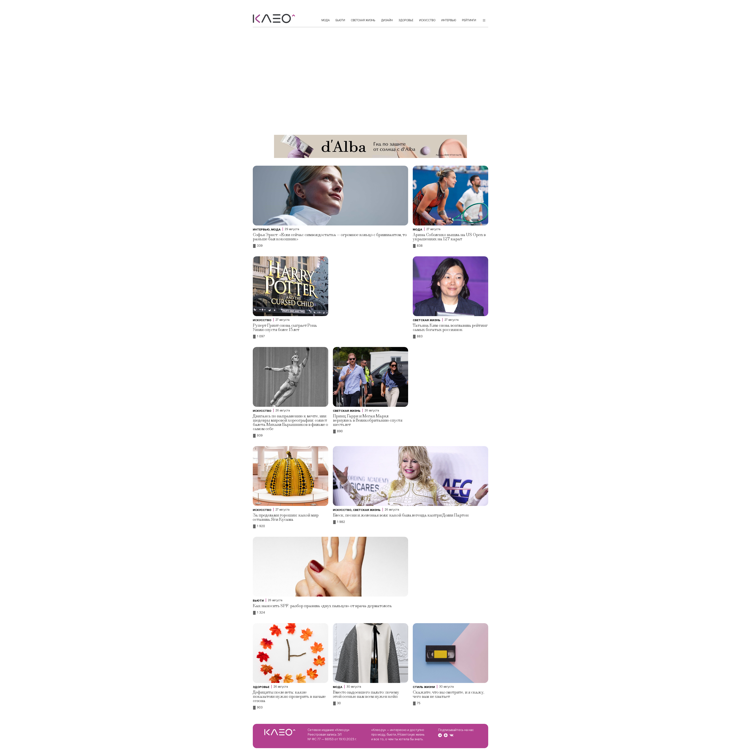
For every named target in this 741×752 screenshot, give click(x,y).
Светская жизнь (426, 320)
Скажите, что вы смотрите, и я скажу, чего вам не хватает (448, 694)
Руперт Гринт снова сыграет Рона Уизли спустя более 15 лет (285, 327)
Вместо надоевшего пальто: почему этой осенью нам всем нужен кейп (366, 694)
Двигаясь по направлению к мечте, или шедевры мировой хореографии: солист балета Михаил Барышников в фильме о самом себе (290, 422)
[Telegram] (440, 735)
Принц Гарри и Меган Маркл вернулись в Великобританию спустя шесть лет (367, 420)
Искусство (262, 320)
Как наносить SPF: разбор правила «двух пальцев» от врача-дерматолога (322, 606)
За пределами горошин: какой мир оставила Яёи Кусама (286, 517)
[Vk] (451, 735)
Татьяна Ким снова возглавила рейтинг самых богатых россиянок (450, 327)
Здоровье (261, 687)
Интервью (261, 229)
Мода (276, 229)
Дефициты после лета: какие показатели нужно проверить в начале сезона (289, 696)
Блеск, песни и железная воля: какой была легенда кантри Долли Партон (401, 515)
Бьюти (258, 600)
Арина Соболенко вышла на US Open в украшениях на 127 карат (449, 237)
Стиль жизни (424, 687)
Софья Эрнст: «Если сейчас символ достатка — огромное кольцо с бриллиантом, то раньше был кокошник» (330, 237)
